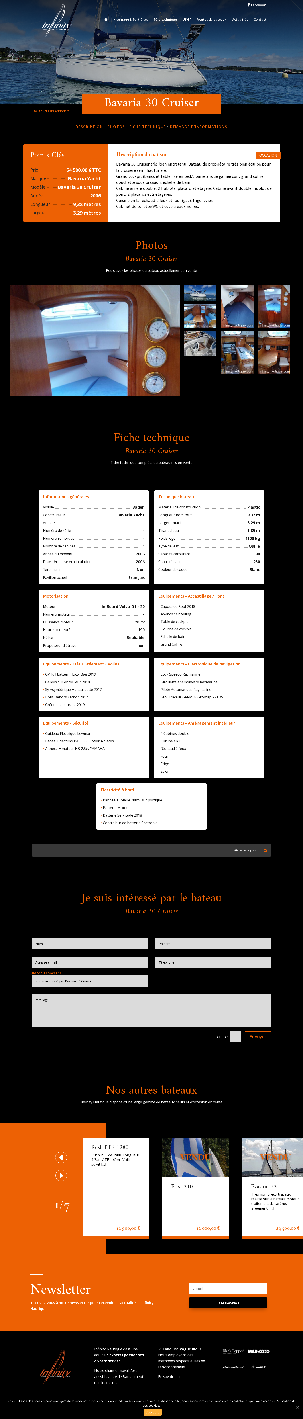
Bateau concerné (47, 973)
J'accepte (152, 1412)
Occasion (268, 155)
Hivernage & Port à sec (130, 20)
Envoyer (258, 1037)
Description (89, 126)
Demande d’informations (198, 126)
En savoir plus (169, 1376)
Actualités (240, 20)
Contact (260, 20)
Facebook (258, 5)
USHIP (187, 20)
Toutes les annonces (53, 110)
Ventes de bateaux (211, 20)
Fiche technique (147, 126)
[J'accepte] (297, 1407)
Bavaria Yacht (84, 178)
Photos (116, 126)
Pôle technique (165, 20)
